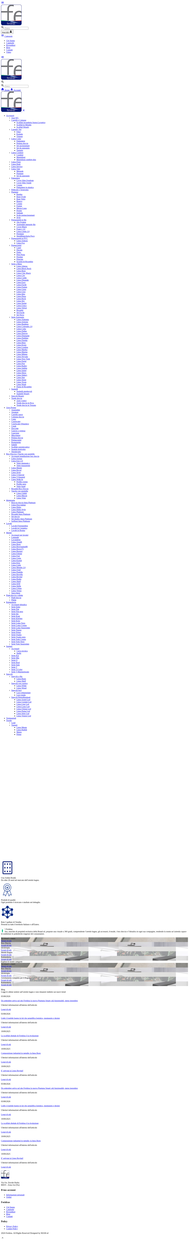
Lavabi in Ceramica (19, 528)
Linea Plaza (21, 296)
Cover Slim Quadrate (25, 180)
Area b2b (7, 31)
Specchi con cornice (19, 683)
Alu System (21, 222)
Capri (18, 248)
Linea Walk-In (17, 479)
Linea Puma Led (23, 711)
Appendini (15, 410)
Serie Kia (15, 655)
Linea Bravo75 (17, 549)
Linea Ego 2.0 (17, 461)
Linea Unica (21, 306)
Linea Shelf (16, 581)
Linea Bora (21, 271)
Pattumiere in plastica (25, 187)
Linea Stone (21, 380)
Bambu (19, 194)
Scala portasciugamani (25, 215)
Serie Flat (15, 609)
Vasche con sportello (19, 491)
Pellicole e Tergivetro (20, 190)
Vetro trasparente (23, 465)
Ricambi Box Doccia (19, 489)
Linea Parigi (21, 361)
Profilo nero (21, 484)
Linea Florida (21, 340)
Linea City (20, 275)
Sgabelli (14, 389)
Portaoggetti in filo (18, 220)
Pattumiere (20, 141)
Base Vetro (20, 199)
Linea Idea (20, 294)
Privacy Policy (12, 1226)
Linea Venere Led (23, 716)
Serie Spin (15, 665)
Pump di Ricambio (24, 387)
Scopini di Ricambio (24, 261)
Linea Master (16, 468)
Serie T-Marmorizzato (20, 672)
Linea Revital (16, 577)
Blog (8, 47)
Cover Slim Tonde (23, 183)
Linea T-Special (17, 475)
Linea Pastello (17, 572)
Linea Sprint (21, 303)
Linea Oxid (16, 570)
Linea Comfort (17, 153)
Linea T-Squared (18, 477)
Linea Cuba (21, 329)
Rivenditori (10, 45)
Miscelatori (15, 435)
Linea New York (23, 359)
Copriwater (15, 421)
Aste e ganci (21, 401)
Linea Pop (20, 363)
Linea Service (16, 166)
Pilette (13, 600)
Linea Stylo (16, 472)
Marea (19, 732)
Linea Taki (15, 169)
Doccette (15, 428)
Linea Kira (15, 563)
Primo (18, 734)
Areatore (14, 412)
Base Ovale (21, 197)
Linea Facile (21, 285)
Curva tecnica (22, 651)
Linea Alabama (22, 319)
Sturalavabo (16, 452)
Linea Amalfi (16, 542)
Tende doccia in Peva (25, 403)
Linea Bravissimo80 (19, 547)
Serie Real (15, 662)
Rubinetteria (11, 602)
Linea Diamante (22, 336)
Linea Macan (21, 496)
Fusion (19, 206)
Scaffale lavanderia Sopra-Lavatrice (30, 122)
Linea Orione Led (23, 709)
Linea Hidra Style (18, 509)
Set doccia (15, 516)
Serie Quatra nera (18, 637)
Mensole (19, 171)
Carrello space (17, 414)
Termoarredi (11, 718)
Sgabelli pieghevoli (24, 391)
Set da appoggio (23, 148)
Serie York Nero (17, 642)
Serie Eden (15, 607)
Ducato (19, 250)
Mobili (9, 533)
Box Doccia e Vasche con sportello (20, 454)
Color (13, 419)
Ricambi (19, 310)
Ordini (8, 1197)
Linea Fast (15, 556)
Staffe (18, 653)
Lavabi (9, 523)
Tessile (9, 720)
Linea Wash (21, 384)
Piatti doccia (16, 598)
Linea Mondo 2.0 (18, 567)
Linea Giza (20, 292)
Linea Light (16, 565)
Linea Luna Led (23, 706)
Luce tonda (21, 695)
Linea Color (16, 139)
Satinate (19, 213)
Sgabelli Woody (22, 394)
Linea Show (21, 373)
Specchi (9, 674)
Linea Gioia (21, 289)
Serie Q (14, 660)
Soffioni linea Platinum (20, 521)
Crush (13, 426)
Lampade (15, 537)
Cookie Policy (12, 1229)
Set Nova (20, 315)
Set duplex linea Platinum (21, 519)
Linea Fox (20, 243)
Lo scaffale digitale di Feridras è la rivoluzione (20, 1036)
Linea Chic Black (23, 273)
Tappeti (14, 725)
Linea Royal (16, 470)
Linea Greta (16, 558)
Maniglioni (20, 157)
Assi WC (15, 118)
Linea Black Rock (23, 268)
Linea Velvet (21, 308)
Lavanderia (15, 540)
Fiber (18, 132)
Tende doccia (16, 398)
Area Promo (11, 407)
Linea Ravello (17, 574)
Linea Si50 (15, 584)
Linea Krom (21, 345)
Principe (19, 259)
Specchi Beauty (17, 396)
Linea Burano (16, 551)
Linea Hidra (16, 507)
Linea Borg (16, 544)
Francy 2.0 (20, 229)
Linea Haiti (15, 164)
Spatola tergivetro (18, 449)
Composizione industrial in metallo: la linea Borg (21, 1053)
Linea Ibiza (21, 343)
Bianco (19, 201)
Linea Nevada (22, 357)
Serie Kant (15, 616)
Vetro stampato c (23, 463)
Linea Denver (22, 333)
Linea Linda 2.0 (22, 231)
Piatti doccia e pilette (14, 595)
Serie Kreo (15, 621)
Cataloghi (10, 43)
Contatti (9, 50)
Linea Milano (21, 354)
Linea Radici (21, 366)
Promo (19, 210)
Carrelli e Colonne (18, 120)
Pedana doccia (22, 143)
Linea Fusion (21, 287)
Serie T (14, 667)
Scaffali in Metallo (23, 125)
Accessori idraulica (19, 605)
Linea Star (20, 377)
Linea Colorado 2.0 (24, 326)
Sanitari (9, 646)
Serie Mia (15, 658)
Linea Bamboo (22, 324)
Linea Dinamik (22, 280)
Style (18, 217)
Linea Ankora (22, 241)
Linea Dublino (22, 338)
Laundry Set (16, 129)
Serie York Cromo (18, 639)
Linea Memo (21, 727)
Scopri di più (6, 941)
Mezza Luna (21, 208)
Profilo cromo (22, 482)
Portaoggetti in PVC (19, 238)
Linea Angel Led (23, 700)
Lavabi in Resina (18, 530)
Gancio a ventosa (18, 431)
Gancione (15, 433)
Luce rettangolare (23, 693)
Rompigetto (16, 442)
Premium (20, 234)
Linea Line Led (22, 704)
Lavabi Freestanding (19, 526)
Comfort (19, 155)
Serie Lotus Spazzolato (20, 628)
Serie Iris (15, 614)
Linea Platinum (17, 512)
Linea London (22, 347)
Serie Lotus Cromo (19, 625)
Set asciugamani (23, 146)
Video (8, 52)
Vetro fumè (20, 486)
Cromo (19, 185)
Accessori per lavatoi (19, 535)
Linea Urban (16, 588)
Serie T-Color (16, 669)
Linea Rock (21, 299)
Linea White (21, 686)
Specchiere (15, 593)
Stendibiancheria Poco (25, 236)
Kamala (19, 134)
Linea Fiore (16, 162)
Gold (13, 723)
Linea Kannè (16, 560)
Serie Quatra (16, 635)
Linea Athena (21, 266)
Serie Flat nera (17, 611)
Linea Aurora (16, 458)
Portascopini (16, 245)
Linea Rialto (16, 579)
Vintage (19, 136)
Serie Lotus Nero (18, 623)
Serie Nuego (16, 630)
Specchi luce (16, 690)
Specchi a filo (16, 676)
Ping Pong (20, 255)
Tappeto (19, 150)
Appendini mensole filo (25, 224)
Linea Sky (20, 301)
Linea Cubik (21, 278)
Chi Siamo (10, 41)
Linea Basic (21, 679)
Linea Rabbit (21, 730)
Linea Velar (21, 498)
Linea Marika (21, 350)
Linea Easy (21, 282)
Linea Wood (21, 688)
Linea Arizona (22, 322)
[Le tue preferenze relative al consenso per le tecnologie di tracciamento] (2, 930)
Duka (18, 252)
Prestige (19, 257)
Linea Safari (21, 370)
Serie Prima (16, 632)
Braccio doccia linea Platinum (23, 503)
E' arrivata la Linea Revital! (12, 1071)
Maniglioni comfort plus (26, 160)
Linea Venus (16, 591)
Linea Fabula (16, 554)
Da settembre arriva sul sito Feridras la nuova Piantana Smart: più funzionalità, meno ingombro (39, 1001)
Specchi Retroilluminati (20, 697)
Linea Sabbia (21, 368)
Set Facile (20, 312)
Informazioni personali (15, 1195)
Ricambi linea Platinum (20, 514)
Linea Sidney (21, 375)
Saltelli (14, 445)
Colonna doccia (17, 417)
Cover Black (21, 227)
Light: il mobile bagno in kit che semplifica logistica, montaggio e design (30, 1018)
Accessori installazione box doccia (25, 456)
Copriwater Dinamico (20, 424)
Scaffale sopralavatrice (20, 447)
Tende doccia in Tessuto (26, 405)
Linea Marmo (22, 352)
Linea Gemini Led (23, 702)
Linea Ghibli (21, 493)
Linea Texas (21, 382)
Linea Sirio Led (22, 713)
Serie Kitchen (16, 618)
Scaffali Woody (22, 127)
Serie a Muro (16, 264)
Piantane (19, 173)
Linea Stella (16, 586)
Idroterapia (10, 500)
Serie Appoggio (17, 317)
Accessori (10, 115)
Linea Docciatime (18, 505)
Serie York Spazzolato (20, 644)
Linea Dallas (21, 331)
